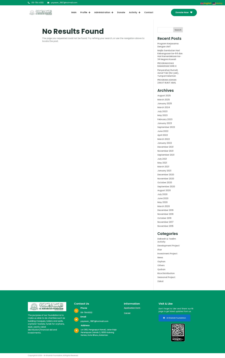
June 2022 (162, 131)
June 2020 (162, 198)
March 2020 (163, 206)
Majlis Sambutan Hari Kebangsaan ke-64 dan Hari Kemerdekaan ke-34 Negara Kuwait (170, 55)
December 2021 (165, 146)
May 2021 (162, 162)
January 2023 (164, 123)
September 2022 (166, 127)
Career (127, 313)
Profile (83, 12)
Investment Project (167, 253)
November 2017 (165, 222)
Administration (102, 12)
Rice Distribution (166, 273)
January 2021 (164, 170)
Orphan (161, 261)
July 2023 (162, 111)
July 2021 (162, 158)
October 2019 (164, 218)
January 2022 (164, 143)
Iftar (159, 249)
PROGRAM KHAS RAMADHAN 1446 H (166, 65)
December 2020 (165, 174)
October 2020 (164, 182)
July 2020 (162, 194)
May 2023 (162, 115)
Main (73, 12)
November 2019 (165, 214)
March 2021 (163, 166)
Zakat (160, 281)
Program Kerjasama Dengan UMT (168, 45)
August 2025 (164, 95)
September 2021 (165, 154)
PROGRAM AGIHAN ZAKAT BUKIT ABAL (166, 81)
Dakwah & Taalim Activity (166, 240)
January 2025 (164, 103)
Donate (121, 12)
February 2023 (164, 119)
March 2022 (163, 139)
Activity (133, 12)
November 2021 (165, 150)
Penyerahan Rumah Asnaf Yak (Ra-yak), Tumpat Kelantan (168, 73)
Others (161, 265)
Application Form (132, 308)
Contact (148, 12)
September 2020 (166, 186)
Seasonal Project (166, 277)
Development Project (168, 245)
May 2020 (162, 202)
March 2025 (163, 99)
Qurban (161, 269)
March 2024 (163, 107)
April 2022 (162, 135)
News (160, 257)
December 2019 (165, 210)
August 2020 (164, 190)
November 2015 (165, 226)
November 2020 (165, 178)
